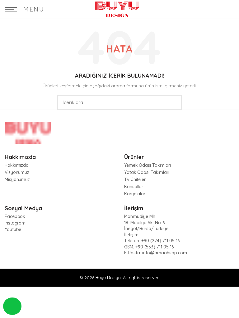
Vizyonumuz (17, 172)
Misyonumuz (17, 179)
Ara (173, 102)
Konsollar (133, 186)
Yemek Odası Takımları (147, 165)
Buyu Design (108, 277)
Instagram (15, 223)
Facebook (15, 216)
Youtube (13, 229)
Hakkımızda (17, 165)
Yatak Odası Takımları (146, 172)
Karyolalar (134, 194)
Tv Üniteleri (135, 179)
